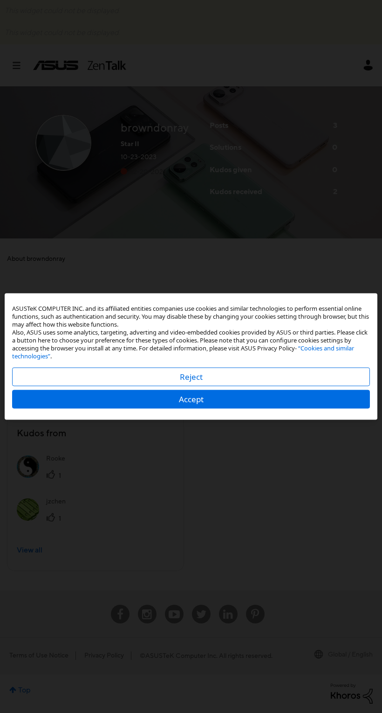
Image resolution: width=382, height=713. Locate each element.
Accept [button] (191, 399)
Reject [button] (191, 376)
